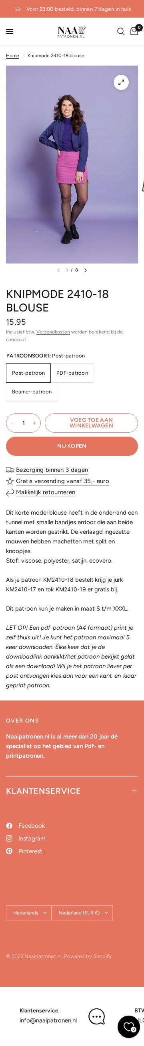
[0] (133, 32)
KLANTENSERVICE (43, 791)
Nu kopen (71, 446)
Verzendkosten (53, 332)
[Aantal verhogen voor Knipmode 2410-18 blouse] (34, 423)
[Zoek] (121, 32)
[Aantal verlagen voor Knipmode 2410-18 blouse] (12, 423)
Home (12, 55)
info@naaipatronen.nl (48, 1020)
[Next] (85, 270)
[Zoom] (121, 82)
